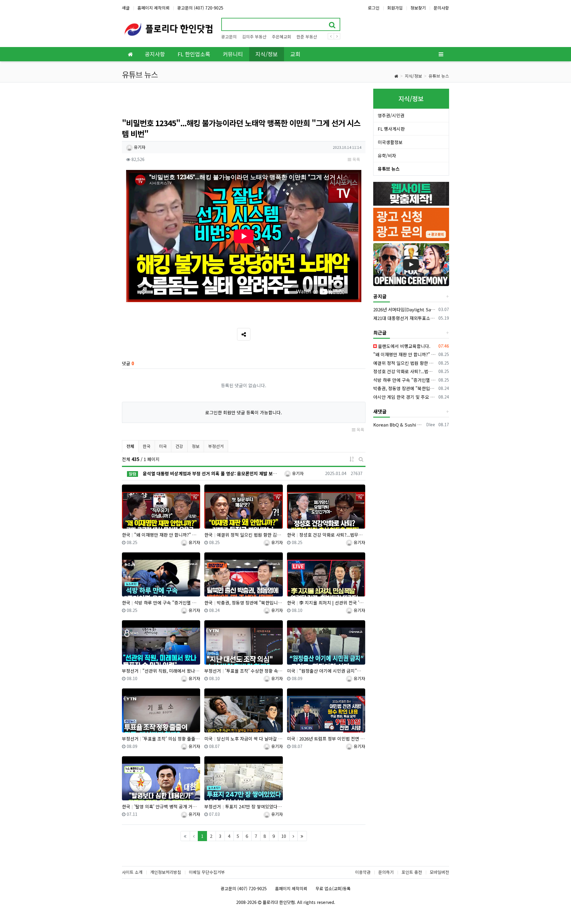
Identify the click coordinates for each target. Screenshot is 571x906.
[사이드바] (440, 54)
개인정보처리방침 (165, 872)
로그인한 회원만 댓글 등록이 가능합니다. (243, 412)
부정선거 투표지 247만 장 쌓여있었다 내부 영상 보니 (243, 806)
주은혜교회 (281, 37)
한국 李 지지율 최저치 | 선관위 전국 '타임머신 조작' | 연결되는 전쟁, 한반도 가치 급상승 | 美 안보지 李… (326, 602)
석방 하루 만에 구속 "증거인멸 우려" (405, 380)
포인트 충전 (411, 872)
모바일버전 (439, 872)
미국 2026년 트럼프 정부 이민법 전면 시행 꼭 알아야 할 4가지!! (326, 738)
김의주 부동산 (254, 37)
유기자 (139, 147)
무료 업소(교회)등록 (333, 888)
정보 (196, 446)
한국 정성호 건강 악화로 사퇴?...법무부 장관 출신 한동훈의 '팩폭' (326, 535)
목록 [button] (355, 159)
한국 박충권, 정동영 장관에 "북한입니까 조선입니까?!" (243, 602)
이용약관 (363, 872)
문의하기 (386, 872)
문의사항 (441, 8)
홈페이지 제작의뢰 (153, 8)
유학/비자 (387, 155)
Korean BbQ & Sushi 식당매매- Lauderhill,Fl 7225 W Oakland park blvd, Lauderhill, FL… (398, 424)
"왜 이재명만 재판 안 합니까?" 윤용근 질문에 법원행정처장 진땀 (405, 354)
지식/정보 (413, 76)
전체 (130, 446)
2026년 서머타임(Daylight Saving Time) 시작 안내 (405, 309)
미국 (163, 446)
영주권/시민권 (391, 115)
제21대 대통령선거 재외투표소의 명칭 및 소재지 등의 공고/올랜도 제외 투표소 (405, 318)
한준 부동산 (307, 37)
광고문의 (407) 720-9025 (200, 8)
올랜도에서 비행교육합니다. (403, 346)
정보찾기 (418, 8)
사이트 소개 (132, 872)
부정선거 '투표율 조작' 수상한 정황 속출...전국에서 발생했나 (243, 671)
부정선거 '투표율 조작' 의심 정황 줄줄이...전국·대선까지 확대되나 (161, 738)
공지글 (380, 296)
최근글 (380, 332)
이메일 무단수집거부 (207, 872)
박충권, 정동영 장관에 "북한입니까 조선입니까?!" (405, 388)
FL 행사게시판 (391, 129)
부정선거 (216, 446)
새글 (126, 8)
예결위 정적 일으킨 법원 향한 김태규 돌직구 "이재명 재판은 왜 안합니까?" (405, 363)
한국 (146, 446)
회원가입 (395, 8)
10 (283, 836)
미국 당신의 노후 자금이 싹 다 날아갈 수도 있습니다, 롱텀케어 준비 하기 (243, 738)
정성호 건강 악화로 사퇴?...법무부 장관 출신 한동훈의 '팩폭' (405, 371)
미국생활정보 (390, 142)
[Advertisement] (243, 102)
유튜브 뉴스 (439, 76)
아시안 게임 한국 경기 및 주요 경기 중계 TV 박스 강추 (405, 397)
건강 (179, 446)
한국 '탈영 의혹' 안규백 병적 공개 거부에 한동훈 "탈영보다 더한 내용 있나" (161, 806)
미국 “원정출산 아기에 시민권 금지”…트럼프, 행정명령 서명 (326, 671)
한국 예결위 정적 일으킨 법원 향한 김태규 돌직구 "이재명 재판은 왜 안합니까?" (243, 535)
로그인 (373, 8)
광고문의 (229, 37)
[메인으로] (130, 54)
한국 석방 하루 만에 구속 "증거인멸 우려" (161, 602)
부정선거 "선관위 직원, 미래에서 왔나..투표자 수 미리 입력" (161, 671)
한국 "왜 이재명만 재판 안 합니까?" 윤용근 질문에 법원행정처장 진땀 (161, 535)
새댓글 (380, 411)
